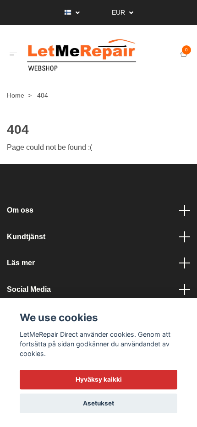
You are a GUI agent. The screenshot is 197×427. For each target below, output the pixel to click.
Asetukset (98, 403)
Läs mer (21, 273)
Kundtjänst (26, 247)
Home (15, 105)
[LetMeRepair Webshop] (98, 60)
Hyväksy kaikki (99, 379)
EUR (119, 12)
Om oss (20, 220)
